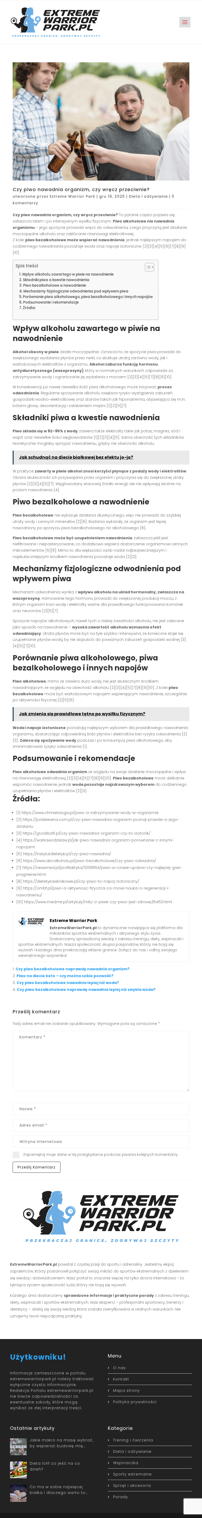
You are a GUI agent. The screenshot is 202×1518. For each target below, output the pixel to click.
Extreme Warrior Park (72, 196)
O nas (119, 1367)
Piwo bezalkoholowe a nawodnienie (54, 285)
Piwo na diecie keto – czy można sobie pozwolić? (65, 975)
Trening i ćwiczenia (133, 1440)
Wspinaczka (125, 1462)
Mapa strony (126, 1390)
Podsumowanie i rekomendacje (51, 302)
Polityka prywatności (135, 1401)
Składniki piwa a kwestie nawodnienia (56, 279)
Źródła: (29, 307)
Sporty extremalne (132, 1474)
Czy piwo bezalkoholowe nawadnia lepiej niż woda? (68, 982)
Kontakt (121, 1379)
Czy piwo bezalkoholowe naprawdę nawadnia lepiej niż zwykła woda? (86, 989)
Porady (120, 1497)
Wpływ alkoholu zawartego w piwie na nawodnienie (68, 274)
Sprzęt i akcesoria (132, 1485)
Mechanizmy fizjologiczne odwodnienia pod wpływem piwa (75, 291)
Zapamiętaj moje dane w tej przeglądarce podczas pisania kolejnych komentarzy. (101, 1154)
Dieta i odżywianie (148, 196)
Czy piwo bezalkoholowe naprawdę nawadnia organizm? (72, 969)
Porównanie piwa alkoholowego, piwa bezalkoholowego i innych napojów (88, 296)
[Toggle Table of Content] (147, 267)
